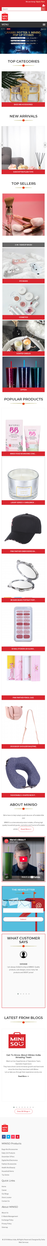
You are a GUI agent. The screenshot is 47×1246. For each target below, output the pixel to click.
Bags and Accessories (23, 104)
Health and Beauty (8, 1167)
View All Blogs (23, 1111)
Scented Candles (23, 353)
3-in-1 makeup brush (23, 245)
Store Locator (7, 1197)
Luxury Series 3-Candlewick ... (23, 502)
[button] (18, 994)
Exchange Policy (7, 1220)
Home (4, 1186)
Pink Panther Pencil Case (23, 698)
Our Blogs (5, 1194)
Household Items (8, 1171)
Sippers (23, 390)
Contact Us (6, 1201)
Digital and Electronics (10, 1160)
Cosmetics (23, 317)
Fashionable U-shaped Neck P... (23, 795)
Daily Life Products (8, 1153)
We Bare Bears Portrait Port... (23, 600)
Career (4, 1190)
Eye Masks (23, 281)
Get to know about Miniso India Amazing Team (23, 1056)
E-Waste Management (10, 1216)
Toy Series (5, 1175)
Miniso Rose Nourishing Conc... (23, 454)
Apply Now (27, 2)
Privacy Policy (7, 1224)
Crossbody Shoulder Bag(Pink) (23, 746)
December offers (8, 1157)
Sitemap (5, 1227)
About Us (5, 1213)
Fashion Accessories (9, 1164)
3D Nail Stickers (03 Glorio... (23, 649)
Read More (25, 829)
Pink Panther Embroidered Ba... (23, 551)
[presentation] (2, 90)
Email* (5, 907)
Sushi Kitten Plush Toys (23, 172)
